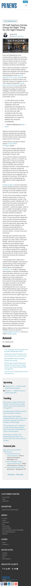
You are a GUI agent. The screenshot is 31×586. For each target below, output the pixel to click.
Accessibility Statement (8, 532)
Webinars (4, 534)
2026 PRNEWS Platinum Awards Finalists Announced (14, 359)
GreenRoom (6, 269)
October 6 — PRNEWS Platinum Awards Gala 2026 (15, 392)
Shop (3, 499)
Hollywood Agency (8, 185)
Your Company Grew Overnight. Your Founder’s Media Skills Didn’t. (16, 350)
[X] (5, 584)
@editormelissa (12, 334)
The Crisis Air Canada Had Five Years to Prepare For (16, 372)
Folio (3, 557)
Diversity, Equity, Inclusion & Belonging (12, 530)
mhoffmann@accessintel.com (11, 332)
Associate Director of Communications (13, 455)
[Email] (12, 584)
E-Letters (4, 518)
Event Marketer (6, 559)
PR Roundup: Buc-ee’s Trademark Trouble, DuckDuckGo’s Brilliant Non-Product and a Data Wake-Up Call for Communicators (14, 428)
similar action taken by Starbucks (13, 84)
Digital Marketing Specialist (16, 467)
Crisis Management (10, 21)
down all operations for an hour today (13, 76)
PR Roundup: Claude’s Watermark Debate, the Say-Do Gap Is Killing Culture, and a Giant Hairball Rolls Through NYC (15, 366)
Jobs (3, 524)
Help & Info (5, 501)
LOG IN (25, 1)
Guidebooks (5, 522)
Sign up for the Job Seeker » (12, 450)
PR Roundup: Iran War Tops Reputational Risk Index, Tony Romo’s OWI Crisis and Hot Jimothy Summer (14, 437)
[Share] (16, 584)
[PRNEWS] (15, 5)
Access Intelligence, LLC (12, 579)
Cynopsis (4, 555)
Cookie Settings (6, 528)
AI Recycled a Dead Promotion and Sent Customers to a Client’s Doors (15, 355)
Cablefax (4, 553)
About (4, 542)
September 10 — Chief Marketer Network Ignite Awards (15, 387)
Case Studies (6, 497)
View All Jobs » (7, 452)
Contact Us (5, 544)
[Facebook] (2, 584)
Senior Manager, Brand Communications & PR (14, 462)
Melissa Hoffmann (18, 36)
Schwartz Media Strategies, (10, 144)
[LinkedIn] (9, 584)
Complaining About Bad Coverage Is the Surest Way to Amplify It (15, 412)
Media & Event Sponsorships (10, 510)
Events (4, 520)
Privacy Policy (5, 526)
